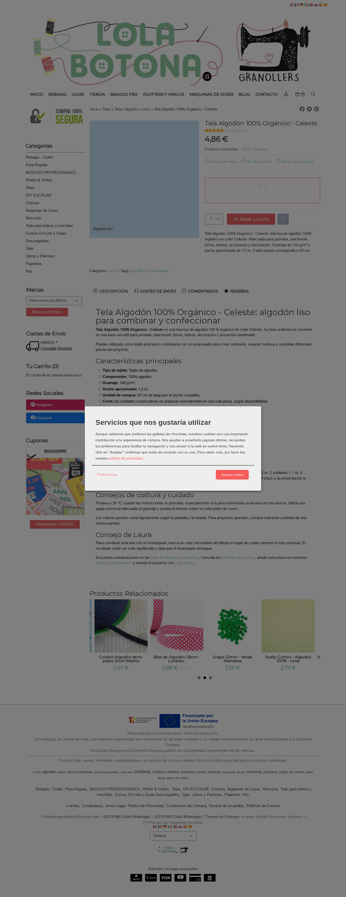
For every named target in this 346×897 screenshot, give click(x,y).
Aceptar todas (232, 475)
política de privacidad (126, 458)
